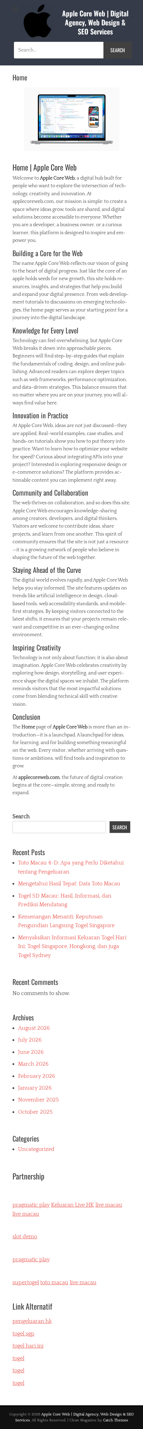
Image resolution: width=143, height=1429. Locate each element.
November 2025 (38, 1100)
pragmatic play (31, 1205)
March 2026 (33, 1064)
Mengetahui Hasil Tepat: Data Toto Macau (69, 884)
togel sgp (23, 1334)
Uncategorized (36, 1149)
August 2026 (34, 1028)
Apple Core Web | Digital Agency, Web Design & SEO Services (95, 22)
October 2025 (35, 1112)
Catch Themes (115, 1420)
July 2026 (30, 1040)
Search (21, 816)
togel (18, 1383)
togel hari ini (27, 1346)
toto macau (54, 1282)
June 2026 (31, 1052)
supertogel (25, 1282)
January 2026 (35, 1088)
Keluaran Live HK (72, 1205)
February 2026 (36, 1076)
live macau (108, 1205)
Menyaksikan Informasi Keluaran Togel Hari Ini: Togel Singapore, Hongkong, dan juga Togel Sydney (72, 946)
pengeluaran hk (32, 1321)
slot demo (24, 1236)
